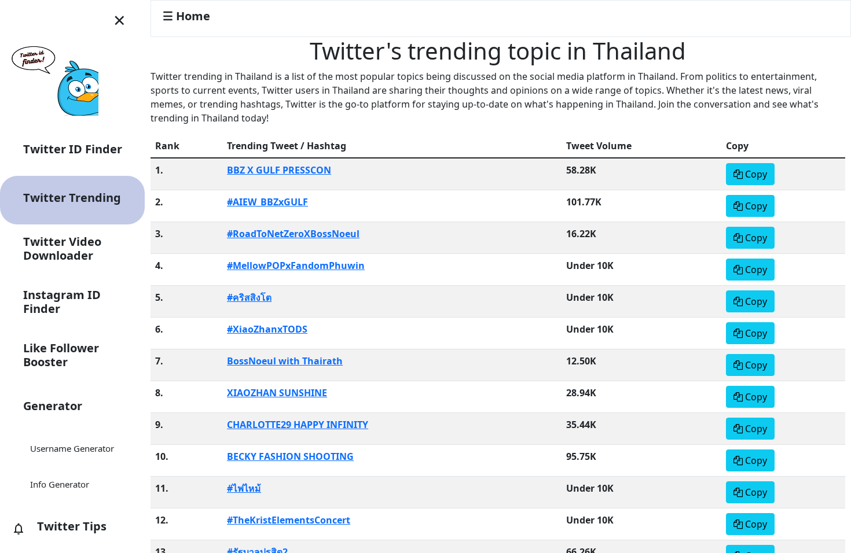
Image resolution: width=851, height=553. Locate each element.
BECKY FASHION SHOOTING (290, 456)
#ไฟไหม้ (244, 488)
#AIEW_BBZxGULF (267, 202)
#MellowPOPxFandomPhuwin (296, 265)
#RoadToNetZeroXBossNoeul (293, 233)
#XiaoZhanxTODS (267, 329)
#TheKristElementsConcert (288, 520)
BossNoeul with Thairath (285, 361)
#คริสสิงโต (249, 297)
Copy (755, 174)
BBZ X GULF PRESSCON (279, 170)
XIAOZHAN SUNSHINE (277, 392)
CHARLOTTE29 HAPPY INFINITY (297, 424)
